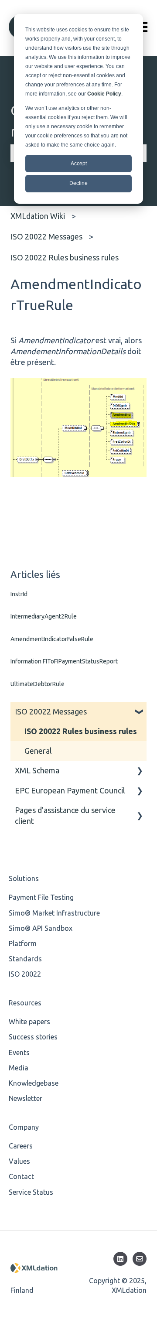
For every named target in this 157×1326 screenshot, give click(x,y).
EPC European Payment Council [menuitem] (70, 790)
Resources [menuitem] (25, 1003)
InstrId (18, 594)
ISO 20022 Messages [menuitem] (51, 711)
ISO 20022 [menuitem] (25, 974)
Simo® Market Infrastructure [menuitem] (54, 913)
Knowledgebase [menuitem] (33, 1083)
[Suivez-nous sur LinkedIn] (120, 1259)
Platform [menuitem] (23, 943)
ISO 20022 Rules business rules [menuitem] (80, 731)
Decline (78, 183)
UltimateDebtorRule (37, 683)
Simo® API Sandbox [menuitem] (40, 928)
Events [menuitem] (19, 1052)
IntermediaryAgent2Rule (43, 616)
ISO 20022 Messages (46, 236)
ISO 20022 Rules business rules (64, 257)
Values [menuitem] (19, 1161)
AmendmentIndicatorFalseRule (51, 639)
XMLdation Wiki (37, 216)
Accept (79, 164)
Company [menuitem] (24, 1127)
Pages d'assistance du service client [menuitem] (65, 815)
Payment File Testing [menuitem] (41, 897)
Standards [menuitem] (25, 959)
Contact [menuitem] (21, 1176)
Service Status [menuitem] (31, 1192)
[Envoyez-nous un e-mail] (140, 1259)
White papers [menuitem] (29, 1021)
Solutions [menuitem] (24, 878)
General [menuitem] (38, 750)
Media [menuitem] (18, 1068)
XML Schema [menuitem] (37, 770)
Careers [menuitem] (21, 1146)
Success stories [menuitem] (33, 1037)
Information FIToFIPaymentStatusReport (64, 661)
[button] (140, 712)
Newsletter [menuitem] (25, 1098)
